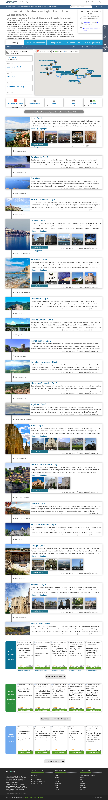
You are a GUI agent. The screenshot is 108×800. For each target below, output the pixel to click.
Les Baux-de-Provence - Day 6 (45, 464)
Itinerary (14, 43)
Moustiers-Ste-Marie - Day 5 (44, 383)
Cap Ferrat (14, 67)
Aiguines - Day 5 (38, 404)
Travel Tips (91, 2)
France (14, 7)
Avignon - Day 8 (38, 584)
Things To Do (55, 43)
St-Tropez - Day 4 (39, 259)
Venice (57, 789)
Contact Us (34, 775)
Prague (57, 781)
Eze (11, 77)
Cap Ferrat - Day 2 (39, 157)
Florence (57, 791)
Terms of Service (38, 797)
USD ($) (21, 2)
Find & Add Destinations (35, 43)
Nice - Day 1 (36, 118)
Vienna (57, 777)
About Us (33, 777)
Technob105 (25, 361)
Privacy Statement (36, 779)
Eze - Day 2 (36, 178)
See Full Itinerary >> (12, 59)
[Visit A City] (11, 771)
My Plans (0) (99, 6)
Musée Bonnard (38, 250)
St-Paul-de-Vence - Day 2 (43, 199)
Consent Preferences (37, 783)
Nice (11, 57)
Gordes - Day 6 (38, 503)
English (28, 2)
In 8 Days (29, 7)
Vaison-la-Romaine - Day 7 (43, 524)
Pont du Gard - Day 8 (40, 623)
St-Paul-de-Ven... (16, 86)
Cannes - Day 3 (38, 220)
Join (97, 2)
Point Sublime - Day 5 (41, 341)
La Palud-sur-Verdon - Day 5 (44, 362)
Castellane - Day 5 (39, 298)
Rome (56, 787)
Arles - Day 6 (37, 425)
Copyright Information (38, 781)
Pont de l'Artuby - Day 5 (42, 319)
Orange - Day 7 (38, 545)
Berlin (56, 785)
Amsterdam (58, 783)
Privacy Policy (28, 797)
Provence (21, 7)
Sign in (101, 2)
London (57, 779)
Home (7, 7)
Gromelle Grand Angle (23, 545)
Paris (56, 775)
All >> (24, 670)
